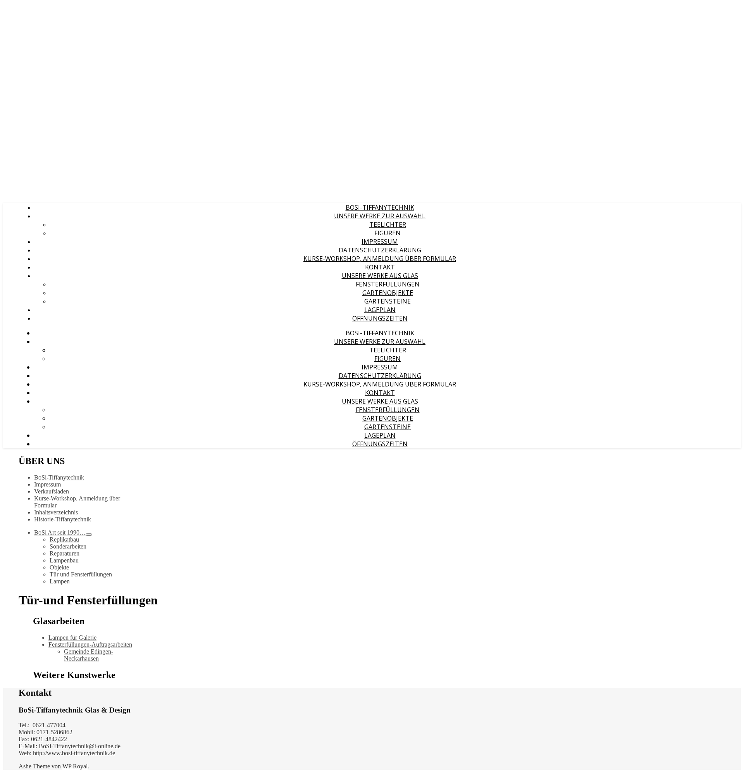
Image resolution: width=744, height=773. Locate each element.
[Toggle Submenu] (89, 534)
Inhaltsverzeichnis (56, 512)
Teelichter (387, 224)
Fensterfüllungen (388, 284)
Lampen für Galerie (72, 637)
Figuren (387, 233)
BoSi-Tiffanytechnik (380, 207)
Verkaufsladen (51, 491)
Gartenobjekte (387, 292)
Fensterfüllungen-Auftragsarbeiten (90, 644)
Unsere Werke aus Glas (380, 275)
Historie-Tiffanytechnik (62, 519)
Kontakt (380, 267)
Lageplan (380, 309)
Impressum (380, 241)
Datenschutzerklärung (380, 250)
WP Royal (75, 766)
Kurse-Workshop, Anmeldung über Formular (379, 258)
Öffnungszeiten (380, 318)
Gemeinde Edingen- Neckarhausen (88, 655)
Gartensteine (387, 301)
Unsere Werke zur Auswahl (379, 216)
